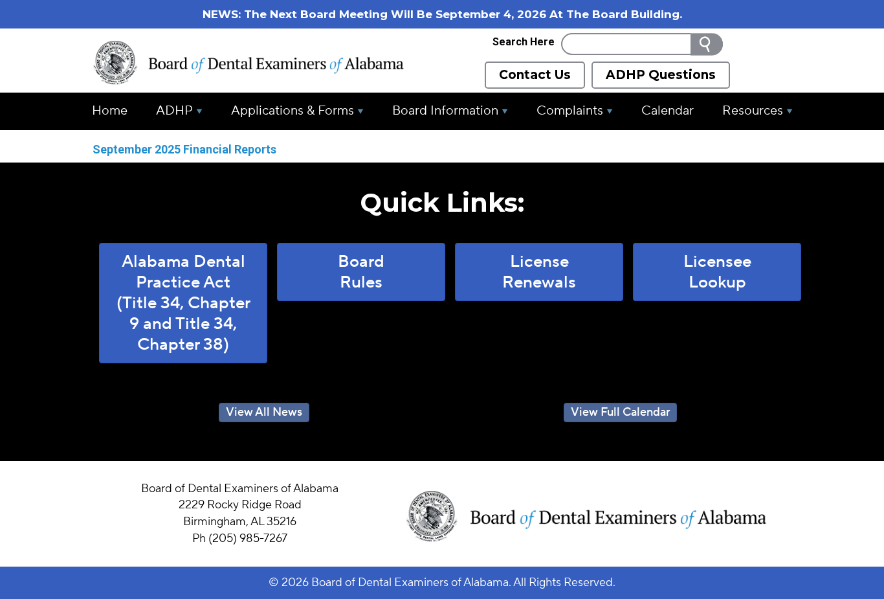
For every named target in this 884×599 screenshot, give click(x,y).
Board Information (445, 110)
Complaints (569, 110)
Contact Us (535, 74)
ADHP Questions (661, 74)
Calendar (667, 110)
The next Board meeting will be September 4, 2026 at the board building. (463, 14)
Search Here (523, 42)
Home (109, 110)
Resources (752, 110)
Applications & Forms (292, 110)
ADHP (174, 110)
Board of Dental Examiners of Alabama (410, 582)
